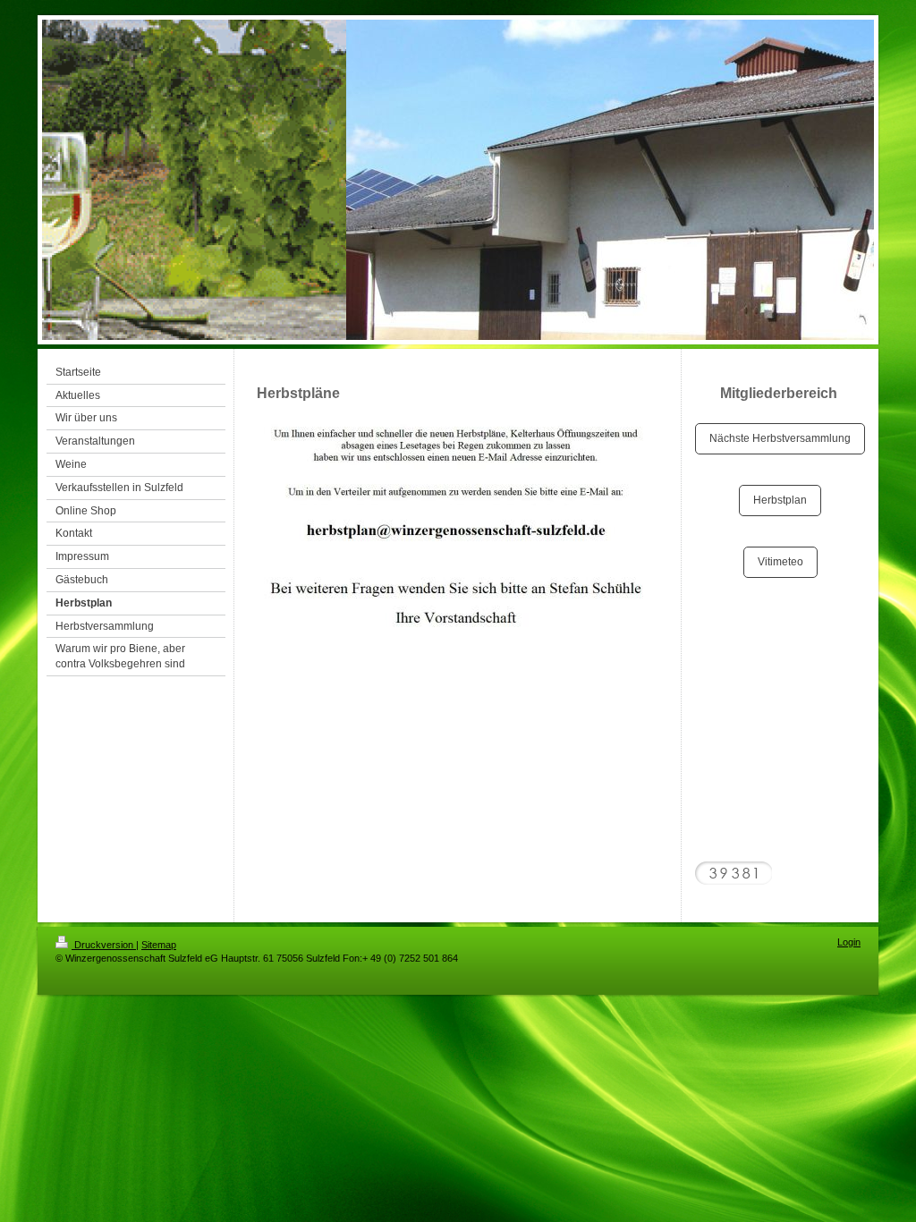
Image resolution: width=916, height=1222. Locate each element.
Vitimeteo (780, 562)
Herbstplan (780, 500)
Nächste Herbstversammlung (780, 438)
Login (849, 942)
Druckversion (104, 944)
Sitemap (158, 944)
